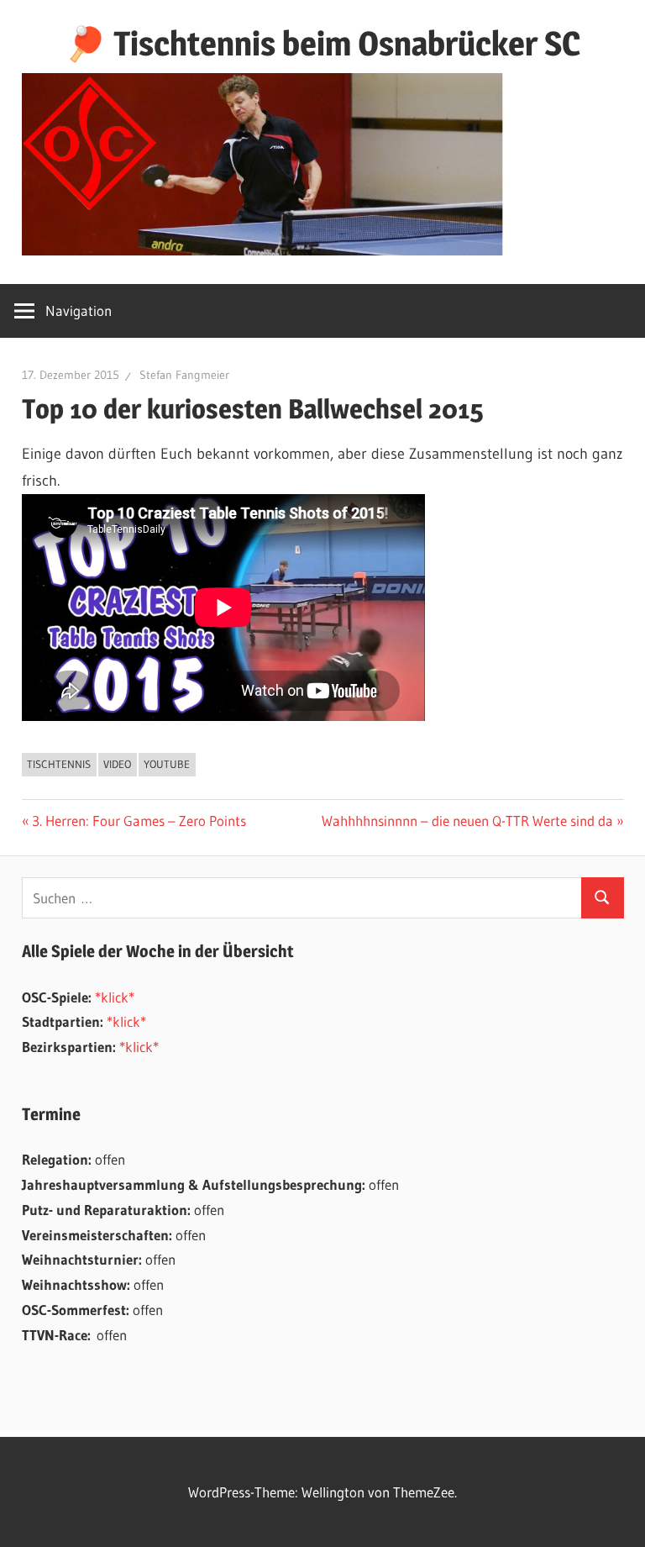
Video (117, 764)
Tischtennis (59, 764)
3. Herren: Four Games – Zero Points (138, 820)
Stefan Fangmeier (184, 374)
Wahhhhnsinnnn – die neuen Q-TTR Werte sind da (467, 820)
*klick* (114, 997)
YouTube (167, 764)
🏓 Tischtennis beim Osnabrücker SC (322, 43)
